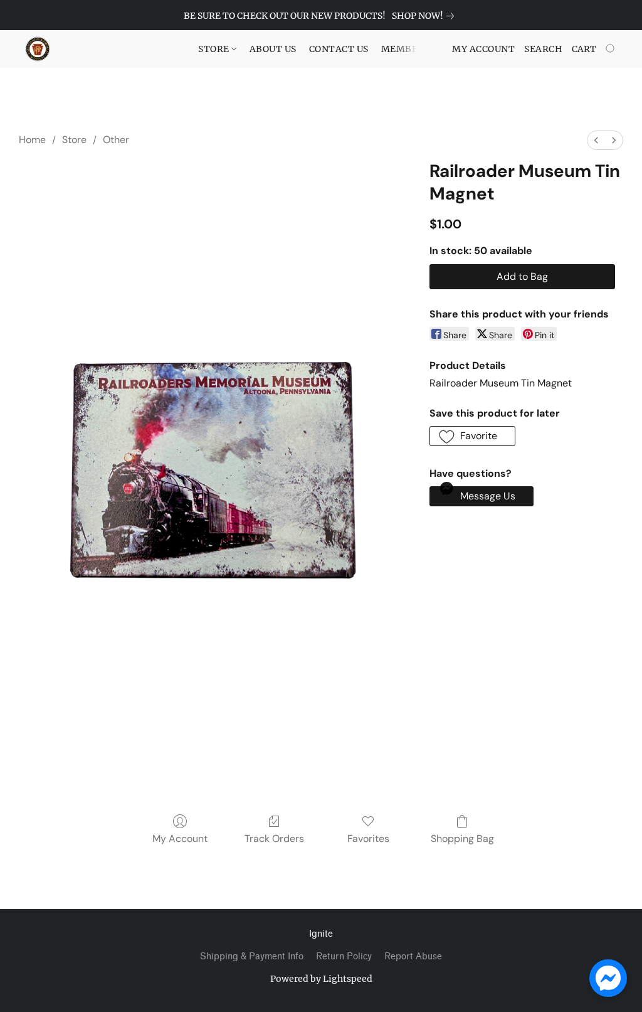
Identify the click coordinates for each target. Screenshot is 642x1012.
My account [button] (483, 49)
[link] (425, 15)
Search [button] (543, 49)
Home (32, 139)
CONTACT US (339, 49)
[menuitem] (596, 140)
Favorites (368, 838)
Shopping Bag (462, 838)
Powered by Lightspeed (321, 978)
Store (74, 139)
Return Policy (344, 956)
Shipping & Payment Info (251, 956)
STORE (214, 49)
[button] (37, 48)
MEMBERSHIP (414, 49)
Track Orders (274, 838)
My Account (180, 838)
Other (116, 139)
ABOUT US (273, 49)
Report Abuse (413, 956)
